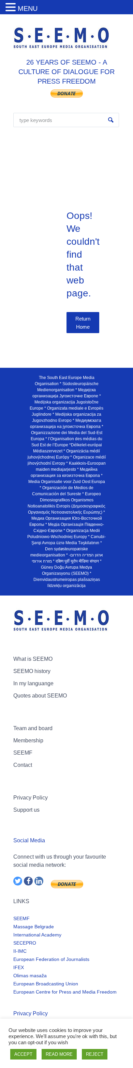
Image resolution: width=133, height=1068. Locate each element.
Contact (22, 765)
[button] (11, 7)
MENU (28, 8)
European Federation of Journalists (51, 959)
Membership (28, 740)
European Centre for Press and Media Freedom (65, 992)
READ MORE (59, 1054)
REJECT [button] (94, 1054)
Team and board (33, 728)
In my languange (33, 683)
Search (110, 120)
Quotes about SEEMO (40, 696)
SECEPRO (24, 943)
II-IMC (20, 951)
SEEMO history (31, 671)
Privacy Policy (30, 797)
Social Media (29, 840)
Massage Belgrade (33, 926)
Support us (26, 810)
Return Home (82, 323)
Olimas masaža (30, 975)
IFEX (18, 967)
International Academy (37, 934)
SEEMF (22, 753)
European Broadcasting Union (45, 983)
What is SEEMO (33, 659)
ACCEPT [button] (23, 1054)
